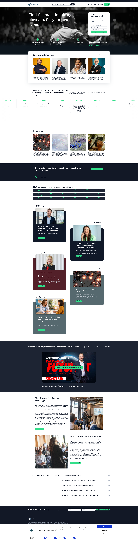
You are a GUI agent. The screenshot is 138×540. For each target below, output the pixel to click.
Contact (107, 4)
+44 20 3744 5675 (106, 0)
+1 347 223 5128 (100, 0)
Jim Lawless (91, 76)
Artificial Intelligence (38, 152)
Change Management (57, 152)
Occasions (100, 4)
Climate (72, 152)
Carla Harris (73, 76)
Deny (104, 533)
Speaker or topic (94, 23)
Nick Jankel (36, 76)
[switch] (55, 538)
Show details (80, 537)
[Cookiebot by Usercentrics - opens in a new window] (31, 538)
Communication (92, 152)
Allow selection (104, 530)
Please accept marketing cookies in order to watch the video (69, 367)
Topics (95, 4)
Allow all (104, 526)
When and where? (94, 27)
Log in (83, 0)
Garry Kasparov (56, 76)
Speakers (90, 4)
